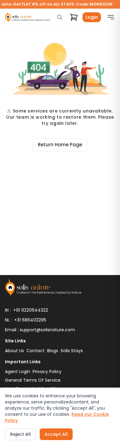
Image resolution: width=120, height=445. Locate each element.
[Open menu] (109, 17)
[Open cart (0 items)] (74, 17)
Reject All (20, 434)
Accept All (56, 434)
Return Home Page (60, 144)
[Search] (59, 17)
